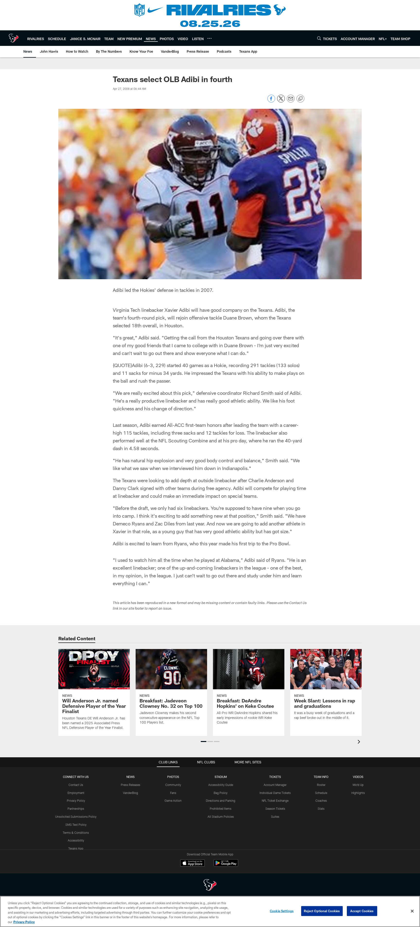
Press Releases (130, 784)
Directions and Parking (220, 800)
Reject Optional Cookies (322, 911)
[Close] (412, 911)
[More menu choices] (209, 38)
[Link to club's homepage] (13, 38)
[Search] (319, 38)
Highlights (358, 792)
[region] (210, 911)
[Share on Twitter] (281, 101)
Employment (76, 792)
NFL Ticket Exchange (275, 800)
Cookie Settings (282, 911)
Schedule (321, 792)
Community (173, 784)
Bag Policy (221, 792)
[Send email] (291, 101)
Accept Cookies (362, 911)
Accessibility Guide (220, 784)
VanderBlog (130, 792)
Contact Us (76, 784)
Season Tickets (275, 808)
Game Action (173, 800)
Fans (173, 792)
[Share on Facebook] (271, 101)
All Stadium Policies (221, 816)
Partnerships (76, 808)
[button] (203, 741)
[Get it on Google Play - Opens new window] (226, 865)
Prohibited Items (220, 808)
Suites (275, 816)
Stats (321, 808)
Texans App (75, 848)
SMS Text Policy (76, 824)
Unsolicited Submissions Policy (75, 816)
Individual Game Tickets (275, 792)
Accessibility (76, 840)
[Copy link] (300, 99)
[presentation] (360, 742)
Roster (321, 784)
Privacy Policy (76, 800)
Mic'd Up (358, 784)
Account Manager (275, 784)
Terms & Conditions (76, 832)
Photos (173, 776)
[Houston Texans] (210, 885)
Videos (358, 776)
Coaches (321, 800)
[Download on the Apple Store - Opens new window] (192, 864)
